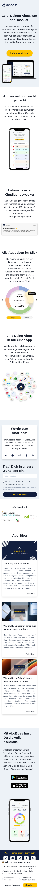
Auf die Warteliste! (19, 56)
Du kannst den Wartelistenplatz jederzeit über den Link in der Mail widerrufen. (19, 487)
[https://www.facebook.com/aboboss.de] (26, 454)
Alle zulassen (30, 885)
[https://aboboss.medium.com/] (33, 454)
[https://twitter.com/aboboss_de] (5, 454)
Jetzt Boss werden (20, 493)
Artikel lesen (31, 593)
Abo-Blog (20, 534)
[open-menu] (36, 5)
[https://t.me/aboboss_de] (19, 454)
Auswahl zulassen (12, 885)
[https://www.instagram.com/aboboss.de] (12, 454)
